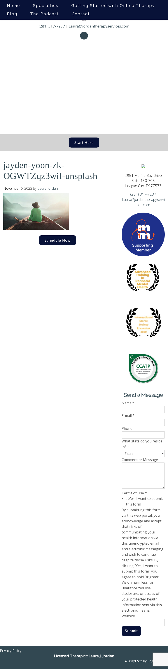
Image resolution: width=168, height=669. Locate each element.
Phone (127, 428)
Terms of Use (134, 493)
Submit (131, 630)
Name (128, 403)
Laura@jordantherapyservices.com (99, 26)
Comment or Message (140, 459)
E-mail (128, 415)
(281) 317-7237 (52, 26)
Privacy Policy (10, 650)
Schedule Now (57, 240)
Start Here (84, 142)
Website (128, 616)
